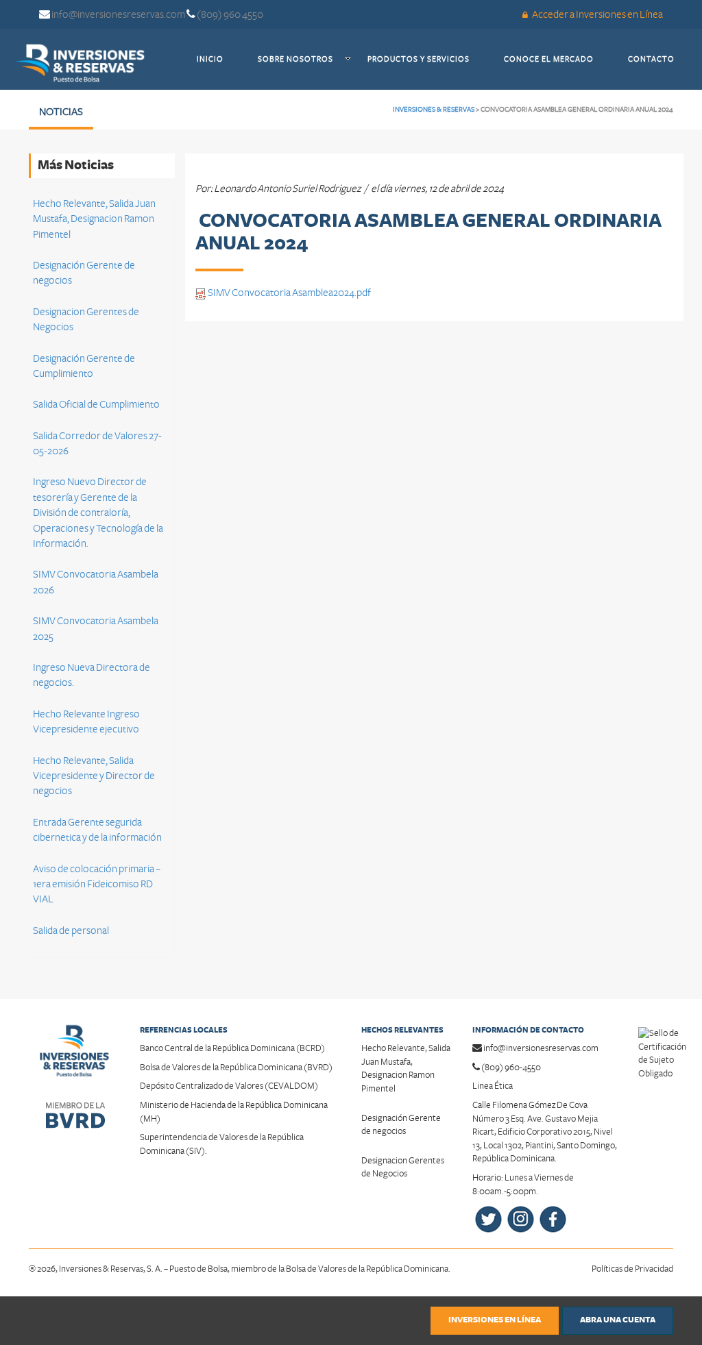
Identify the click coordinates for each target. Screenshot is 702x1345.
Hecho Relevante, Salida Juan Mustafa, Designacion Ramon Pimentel (94, 218)
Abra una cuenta (617, 1320)
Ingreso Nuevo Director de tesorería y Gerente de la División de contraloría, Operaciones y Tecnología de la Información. (98, 513)
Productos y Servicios (427, 59)
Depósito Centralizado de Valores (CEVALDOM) (229, 1086)
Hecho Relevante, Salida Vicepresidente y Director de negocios (94, 776)
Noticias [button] (61, 112)
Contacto (660, 59)
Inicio (219, 59)
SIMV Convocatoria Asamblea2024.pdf (288, 292)
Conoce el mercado (557, 59)
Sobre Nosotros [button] (295, 59)
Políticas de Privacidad (632, 1268)
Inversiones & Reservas (433, 109)
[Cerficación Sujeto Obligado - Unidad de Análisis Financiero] (662, 1046)
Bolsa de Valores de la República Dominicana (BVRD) (236, 1067)
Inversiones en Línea (494, 1320)
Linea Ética (492, 1086)
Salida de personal (71, 930)
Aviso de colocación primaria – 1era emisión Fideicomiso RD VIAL (96, 884)
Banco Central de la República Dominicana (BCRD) (232, 1048)
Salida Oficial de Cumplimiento (96, 404)
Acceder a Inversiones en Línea (597, 14)
